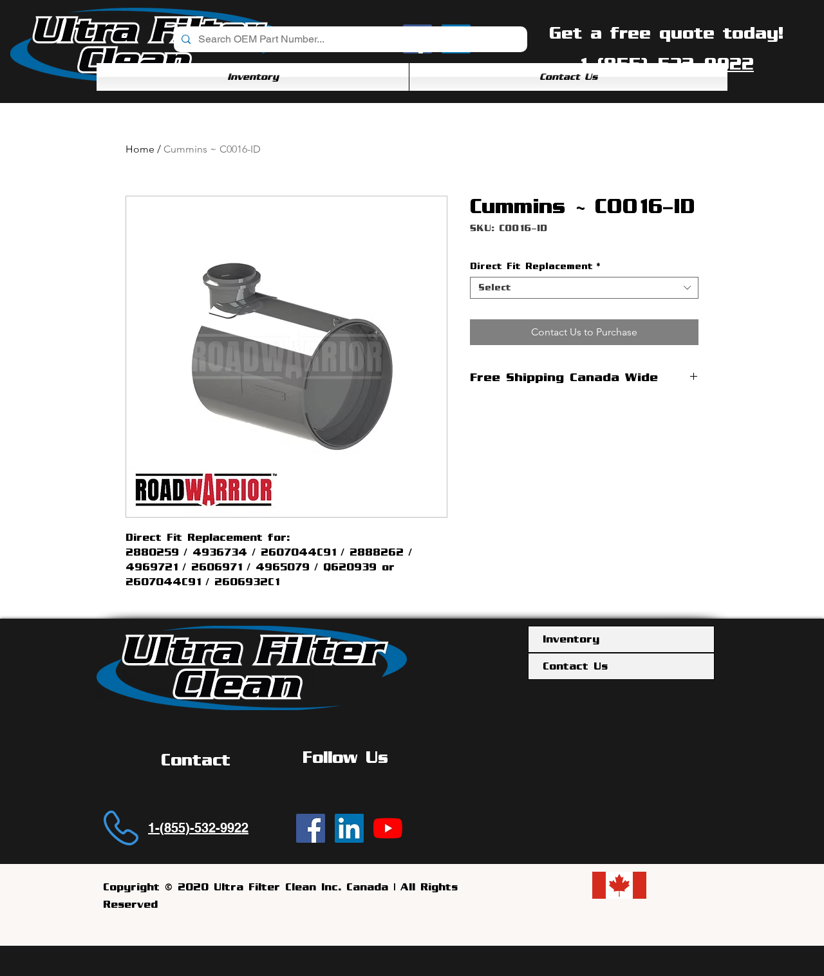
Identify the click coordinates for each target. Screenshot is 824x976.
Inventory (571, 639)
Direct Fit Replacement (535, 266)
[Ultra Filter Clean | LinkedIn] (349, 828)
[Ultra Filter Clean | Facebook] (310, 828)
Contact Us (575, 666)
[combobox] (584, 288)
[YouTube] (387, 828)
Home (140, 149)
